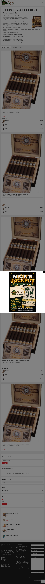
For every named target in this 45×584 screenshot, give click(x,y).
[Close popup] (44, 272)
